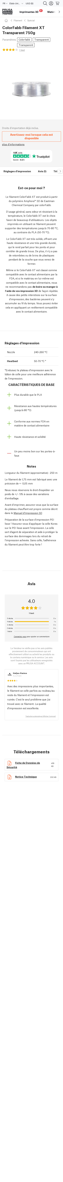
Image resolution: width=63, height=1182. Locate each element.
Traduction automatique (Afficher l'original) (41, 716)
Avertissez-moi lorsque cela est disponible (31, 136)
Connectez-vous (20, 636)
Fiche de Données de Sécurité (23, 765)
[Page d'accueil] (7, 20)
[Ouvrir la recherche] (45, 3)
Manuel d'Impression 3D (28, 513)
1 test (22, 50)
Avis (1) (42, 171)
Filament (18, 20)
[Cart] (57, 3)
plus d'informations (13, 144)
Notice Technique (26, 776)
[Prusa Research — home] (7, 12)
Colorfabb (24, 39)
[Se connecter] (51, 3)
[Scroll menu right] (59, 12)
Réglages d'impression (17, 171)
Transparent (41, 39)
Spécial (31, 20)
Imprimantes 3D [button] (30, 11)
